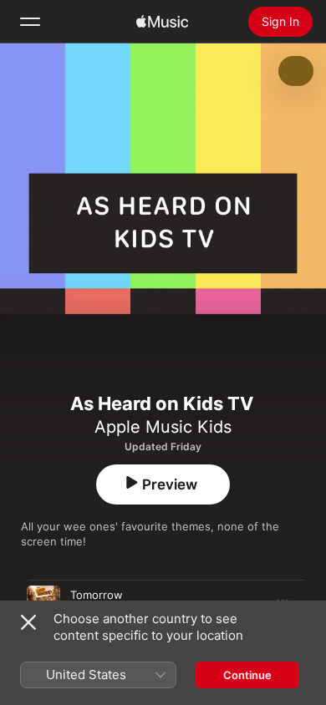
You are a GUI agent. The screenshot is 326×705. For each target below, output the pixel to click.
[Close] (28, 622)
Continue (247, 675)
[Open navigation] (30, 21)
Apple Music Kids (163, 427)
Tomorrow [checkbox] (96, 594)
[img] (162, 21)
